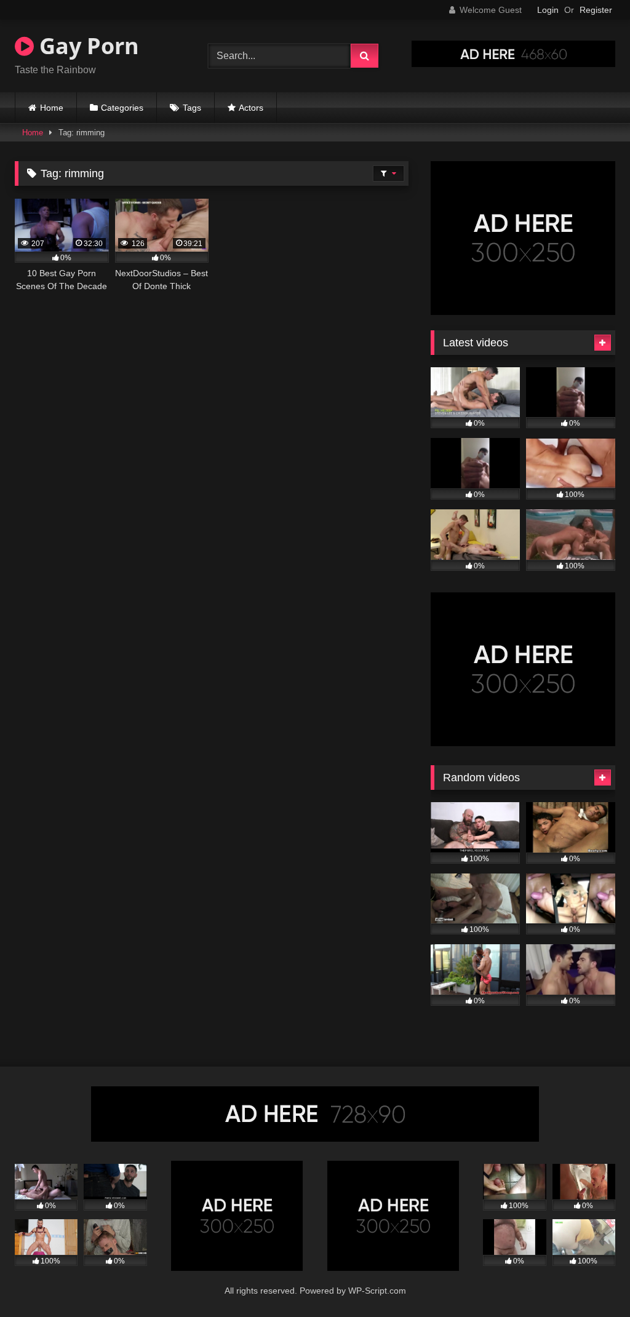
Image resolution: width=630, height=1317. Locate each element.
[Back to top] (591, 1280)
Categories (122, 108)
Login (548, 10)
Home (51, 108)
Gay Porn (86, 46)
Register (596, 10)
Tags (192, 108)
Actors (251, 108)
